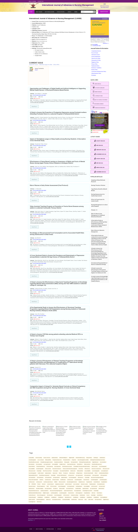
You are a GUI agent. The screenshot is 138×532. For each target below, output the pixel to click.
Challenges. (96, 457)
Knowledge (39, 470)
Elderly (60, 473)
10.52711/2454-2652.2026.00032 (39, 315)
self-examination (87, 475)
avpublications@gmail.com (41, 39)
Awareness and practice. (96, 468)
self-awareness (71, 475)
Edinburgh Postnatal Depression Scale (97, 459)
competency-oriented (59, 484)
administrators (31, 488)
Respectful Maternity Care (34, 490)
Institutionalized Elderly (103, 473)
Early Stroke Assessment (67, 466)
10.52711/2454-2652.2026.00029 (39, 239)
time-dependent (57, 466)
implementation (55, 457)
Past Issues (39, 11)
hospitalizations (87, 492)
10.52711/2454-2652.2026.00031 (39, 290)
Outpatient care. (82, 481)
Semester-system (84, 484)
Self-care (93, 492)
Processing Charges (98, 103)
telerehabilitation (103, 497)
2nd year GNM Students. (61, 475)
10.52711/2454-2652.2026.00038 (39, 168)
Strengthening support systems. (47, 462)
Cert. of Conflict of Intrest (101, 99)
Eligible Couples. (46, 492)
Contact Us (40, 1)
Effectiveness (87, 468)
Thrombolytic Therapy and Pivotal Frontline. (82, 466)
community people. (32, 497)
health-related (40, 473)
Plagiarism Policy (95, 62)
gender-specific (32, 499)
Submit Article (104, 11)
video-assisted (94, 466)
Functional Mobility (66, 499)
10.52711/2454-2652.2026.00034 (39, 369)
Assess (88, 495)
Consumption (55, 470)
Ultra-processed (106, 468)
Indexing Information (100, 107)
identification (102, 457)
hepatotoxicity (89, 481)
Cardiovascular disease (48, 481)
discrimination (31, 464)
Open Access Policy (95, 58)
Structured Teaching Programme (97, 477)
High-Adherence (68, 497)
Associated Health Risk (64, 470)
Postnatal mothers (66, 459)
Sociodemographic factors (72, 481)
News (75, 11)
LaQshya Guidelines (44, 490)
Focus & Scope (94, 52)
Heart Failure (99, 492)
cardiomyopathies (54, 492)
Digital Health (71, 457)
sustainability (31, 457)
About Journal (32, 1)
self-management (79, 492)
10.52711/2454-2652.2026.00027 (39, 95)
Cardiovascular (48, 479)
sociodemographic (32, 459)
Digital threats (106, 499)
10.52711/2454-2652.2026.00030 (39, 263)
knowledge (93, 495)
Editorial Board (49, 11)
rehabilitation (40, 497)
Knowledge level (32, 501)
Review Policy (94, 69)
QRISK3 (55, 481)
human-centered (47, 457)
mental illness (99, 495)
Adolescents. (72, 470)
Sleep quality (66, 462)
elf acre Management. (41, 495)
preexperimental (56, 477)
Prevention (81, 468)
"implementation (92, 484)
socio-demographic (102, 466)
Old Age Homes (79, 473)
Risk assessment (62, 481)
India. (86, 499)
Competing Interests (96, 51)
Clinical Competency (41, 486)
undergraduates (79, 486)
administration (101, 488)
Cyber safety (90, 499)
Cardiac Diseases (32, 495)
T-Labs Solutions (100, 530)
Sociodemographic (39, 468)
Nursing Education (100, 484)
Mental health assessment (34, 462)
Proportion (74, 459)
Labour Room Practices (68, 490)
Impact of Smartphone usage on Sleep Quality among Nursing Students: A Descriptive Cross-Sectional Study (58, 139)
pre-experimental (47, 464)
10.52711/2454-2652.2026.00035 (39, 392)
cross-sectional (41, 459)
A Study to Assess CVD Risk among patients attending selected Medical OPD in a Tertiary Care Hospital (56, 335)
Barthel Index (74, 499)
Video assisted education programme (70, 468)
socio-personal (102, 486)
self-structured (94, 486)
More (69, 11)
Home (31, 11)
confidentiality (78, 488)
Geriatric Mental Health (88, 473)
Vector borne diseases (56, 468)
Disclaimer (93, 75)
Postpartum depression (57, 459)
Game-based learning (71, 464)
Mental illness (79, 464)
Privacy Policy (94, 64)
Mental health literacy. (41, 466)
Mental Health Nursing (80, 457)
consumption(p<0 (104, 470)
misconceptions (103, 462)
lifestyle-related (56, 479)
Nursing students (74, 462)
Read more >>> (106, 43)
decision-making (39, 457)
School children (32, 466)
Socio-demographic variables (83, 459)
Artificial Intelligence (63, 457)
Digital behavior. (95, 462)
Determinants (72, 473)
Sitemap (59, 528)
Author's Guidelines (99, 87)
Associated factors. (70, 488)
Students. (41, 479)
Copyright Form (99, 95)
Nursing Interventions (56, 499)
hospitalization (104, 481)
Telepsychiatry (89, 457)
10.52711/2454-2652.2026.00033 (39, 342)
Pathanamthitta (48, 459)
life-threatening (50, 466)
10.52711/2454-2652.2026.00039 (39, 190)
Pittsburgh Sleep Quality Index (85, 462)
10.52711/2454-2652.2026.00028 (39, 214)
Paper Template (98, 91)
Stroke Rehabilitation (40, 499)
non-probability (55, 464)
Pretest (39, 484)
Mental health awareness (97, 464)
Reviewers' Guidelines (96, 67)
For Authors (60, 11)
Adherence (48, 499)
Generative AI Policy (96, 60)
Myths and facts (87, 464)
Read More (34, 106)
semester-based (50, 484)
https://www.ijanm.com (42, 41)
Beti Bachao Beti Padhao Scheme (35, 492)
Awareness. (39, 501)
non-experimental (70, 486)
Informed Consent (95, 54)
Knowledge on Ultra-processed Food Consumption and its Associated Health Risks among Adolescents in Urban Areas (57, 233)
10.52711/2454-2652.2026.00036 (39, 120)
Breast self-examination (33, 479)
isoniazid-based (97, 481)
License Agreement (95, 56)
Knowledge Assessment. (87, 490)
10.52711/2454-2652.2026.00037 (39, 145)
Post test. (43, 484)
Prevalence (65, 473)
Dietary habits (62, 488)
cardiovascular (70, 479)
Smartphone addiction (58, 462)
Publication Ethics (95, 65)
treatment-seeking (74, 495)
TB (29, 484)
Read (36, 69)
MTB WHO (34, 484)
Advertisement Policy (96, 73)
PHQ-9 (96, 473)
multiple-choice (62, 464)
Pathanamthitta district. (33, 475)
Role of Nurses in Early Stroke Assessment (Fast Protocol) (49, 185)
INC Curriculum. (53, 486)
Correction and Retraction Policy (98, 71)
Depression (55, 473)
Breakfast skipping (39, 488)
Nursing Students (77, 490)
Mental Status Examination (44, 475)
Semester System (32, 486)
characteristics (86, 479)
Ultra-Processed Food (47, 470)
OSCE (48, 486)
